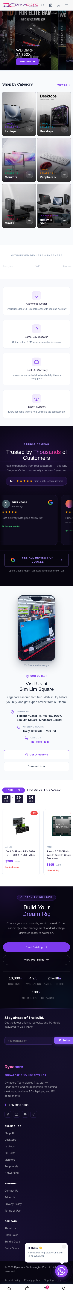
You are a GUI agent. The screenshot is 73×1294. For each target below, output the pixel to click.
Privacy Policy (13, 1203)
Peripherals (11, 1166)
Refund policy (12, 1280)
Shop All (9, 1133)
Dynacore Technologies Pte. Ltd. (33, 1267)
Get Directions (39, 754)
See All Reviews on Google (38, 559)
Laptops (9, 1146)
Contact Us (35, 766)
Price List (10, 1197)
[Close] (64, 1247)
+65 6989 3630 (40, 742)
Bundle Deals (12, 1241)
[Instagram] (16, 1114)
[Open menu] (66, 5)
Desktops (10, 1139)
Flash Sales (11, 1234)
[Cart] (50, 5)
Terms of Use (12, 1210)
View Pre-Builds (34, 959)
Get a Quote (11, 1248)
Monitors (9, 1159)
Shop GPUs (33, 61)
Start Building (34, 947)
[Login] (58, 5)
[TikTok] (33, 1114)
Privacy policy (32, 1280)
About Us (10, 1228)
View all (62, 84)
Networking (11, 1172)
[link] (9, 1288)
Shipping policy (52, 1280)
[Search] (42, 5)
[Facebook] (7, 1114)
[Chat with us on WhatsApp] (61, 1271)
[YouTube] (25, 1114)
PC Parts (9, 1153)
